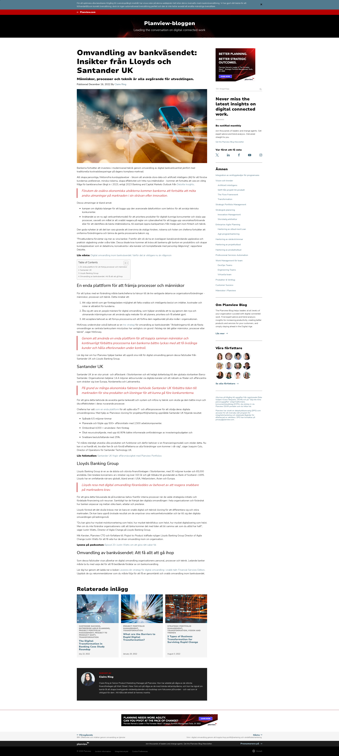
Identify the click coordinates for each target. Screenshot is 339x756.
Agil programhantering (228, 234)
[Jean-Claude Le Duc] (238, 369)
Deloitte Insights (185, 184)
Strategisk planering (225, 210)
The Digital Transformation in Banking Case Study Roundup (94, 638)
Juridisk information (103, 751)
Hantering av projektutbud (228, 244)
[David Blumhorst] (220, 378)
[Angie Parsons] (229, 378)
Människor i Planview (226, 290)
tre (124, 324)
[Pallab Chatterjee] (247, 369)
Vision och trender (224, 180)
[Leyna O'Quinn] (247, 359)
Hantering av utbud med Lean (232, 229)
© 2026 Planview (84, 751)
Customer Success (224, 285)
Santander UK (86, 270)
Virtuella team (224, 274)
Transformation (225, 199)
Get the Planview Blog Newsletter (230, 142)
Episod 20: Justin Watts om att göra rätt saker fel (130, 544)
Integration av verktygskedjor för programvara (237, 175)
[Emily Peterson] (220, 359)
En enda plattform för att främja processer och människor (104, 267)
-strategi (130, 324)
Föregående (101, 736)
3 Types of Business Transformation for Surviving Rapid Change (184, 634)
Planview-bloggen (169, 23)
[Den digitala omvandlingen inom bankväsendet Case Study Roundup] (98, 608)
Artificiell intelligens (227, 185)
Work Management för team (229, 260)
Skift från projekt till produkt (231, 190)
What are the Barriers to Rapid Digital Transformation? (139, 633)
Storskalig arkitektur (227, 219)
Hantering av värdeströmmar (229, 239)
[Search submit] (261, 89)
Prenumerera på (251, 743)
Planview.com (87, 12)
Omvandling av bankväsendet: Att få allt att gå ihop (101, 276)
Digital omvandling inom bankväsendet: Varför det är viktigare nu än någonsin (131, 255)
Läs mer (222, 333)
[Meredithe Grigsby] (247, 378)
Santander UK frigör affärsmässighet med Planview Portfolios (129, 455)
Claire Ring (120, 84)
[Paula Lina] (229, 359)
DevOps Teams (225, 265)
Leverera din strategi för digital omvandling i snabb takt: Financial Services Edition (162, 569)
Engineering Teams (227, 270)
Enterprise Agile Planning (228, 224)
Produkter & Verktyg (225, 280)
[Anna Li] (220, 369)
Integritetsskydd (121, 751)
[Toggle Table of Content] (125, 263)
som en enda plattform (107, 409)
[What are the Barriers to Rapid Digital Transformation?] (142, 608)
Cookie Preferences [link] (140, 751)
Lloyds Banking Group (89, 273)
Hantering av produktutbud (228, 250)
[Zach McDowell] (229, 369)
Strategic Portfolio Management (231, 204)
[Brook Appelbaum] (238, 378)
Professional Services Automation (232, 255)
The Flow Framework (228, 194)
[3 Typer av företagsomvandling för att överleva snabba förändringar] (186, 608)
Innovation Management (229, 214)
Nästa (224, 736)
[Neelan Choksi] (238, 359)
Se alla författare (225, 383)
